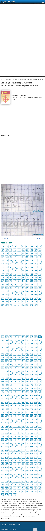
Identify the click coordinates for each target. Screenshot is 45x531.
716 (2, 484)
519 (15, 416)
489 (15, 405)
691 (23, 474)
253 (27, 295)
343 (31, 354)
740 (19, 491)
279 (11, 305)
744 (35, 491)
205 (35, 277)
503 (31, 409)
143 (27, 257)
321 (23, 347)
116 (40, 246)
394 (35, 371)
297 (6, 340)
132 (23, 253)
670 (19, 467)
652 (27, 460)
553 (31, 426)
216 (40, 281)
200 (15, 277)
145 (35, 257)
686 (2, 474)
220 (15, 284)
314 (35, 344)
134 (31, 253)
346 (2, 357)
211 (19, 281)
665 (40, 464)
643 (31, 457)
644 (35, 457)
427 (6, 385)
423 (31, 381)
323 (31, 347)
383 (31, 368)
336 (2, 354)
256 (40, 295)
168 (6, 267)
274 (31, 301)
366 (2, 364)
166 (40, 264)
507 (6, 412)
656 (2, 464)
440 (19, 388)
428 (11, 385)
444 (35, 388)
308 (11, 344)
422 (27, 381)
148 (6, 260)
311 (23, 344)
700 (19, 478)
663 (31, 464)
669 (15, 467)
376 (2, 368)
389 (15, 371)
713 (31, 481)
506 (2, 412)
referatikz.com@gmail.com (8, 529)
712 (27, 481)
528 (11, 419)
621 (23, 450)
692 (27, 474)
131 (19, 253)
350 (19, 357)
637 (6, 457)
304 (35, 340)
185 (35, 271)
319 (15, 347)
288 (11, 337)
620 (19, 450)
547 (6, 426)
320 (19, 347)
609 (15, 447)
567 (6, 433)
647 (6, 460)
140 (15, 257)
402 (27, 375)
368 (11, 364)
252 (23, 295)
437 (6, 388)
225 (35, 284)
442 (27, 388)
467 (6, 399)
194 (31, 274)
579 (15, 436)
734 (35, 488)
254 (31, 295)
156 (40, 260)
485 (40, 402)
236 (40, 288)
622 (27, 450)
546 (2, 426)
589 (15, 440)
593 (31, 440)
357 (6, 361)
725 (40, 484)
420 (19, 381)
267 (2, 301)
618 (11, 450)
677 (6, 471)
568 (11, 433)
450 (19, 392)
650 (19, 460)
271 (19, 301)
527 (6, 419)
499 (15, 409)
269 (11, 301)
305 (40, 340)
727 (6, 488)
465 (40, 395)
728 (11, 488)
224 (31, 284)
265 (35, 298)
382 (27, 368)
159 (11, 264)
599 (15, 443)
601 (23, 443)
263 (27, 298)
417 (6, 381)
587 (6, 440)
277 (2, 305)
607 (6, 447)
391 (23, 371)
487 (6, 405)
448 (11, 392)
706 (2, 481)
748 (11, 495)
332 (27, 351)
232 (23, 288)
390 (19, 371)
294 (35, 337)
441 (23, 388)
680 (19, 471)
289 (15, 337)
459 (15, 395)
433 (31, 385)
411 (23, 378)
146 (40, 257)
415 (40, 378)
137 (2, 257)
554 (35, 426)
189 (11, 274)
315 (40, 344)
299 (15, 340)
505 (40, 409)
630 (19, 453)
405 (40, 375)
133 (27, 253)
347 (6, 357)
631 (23, 453)
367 (6, 364)
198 (6, 277)
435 (40, 385)
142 (23, 257)
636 (2, 457)
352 (27, 357)
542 (27, 423)
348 (11, 357)
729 (15, 488)
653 (31, 460)
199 (11, 277)
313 (31, 344)
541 (23, 423)
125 (35, 250)
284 (31, 305)
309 (15, 344)
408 (11, 378)
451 (23, 392)
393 (31, 371)
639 (15, 457)
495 (40, 405)
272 (23, 301)
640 (19, 457)
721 (23, 484)
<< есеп (5, 238)
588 (11, 440)
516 (2, 416)
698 (11, 478)
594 (35, 440)
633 (31, 453)
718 (11, 484)
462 (27, 395)
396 (2, 375)
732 (27, 488)
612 (27, 447)
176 (40, 267)
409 (15, 378)
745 (40, 491)
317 (6, 347)
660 (19, 464)
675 (40, 467)
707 (6, 481)
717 (6, 484)
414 (35, 378)
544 (35, 423)
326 (2, 351)
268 (6, 301)
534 (35, 419)
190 (15, 274)
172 (23, 267)
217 (2, 284)
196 (40, 274)
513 (31, 412)
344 (35, 354)
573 (31, 433)
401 (23, 375)
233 (27, 288)
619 (15, 450)
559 (15, 429)
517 (6, 416)
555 (40, 426)
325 (40, 347)
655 (40, 460)
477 (6, 402)
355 (40, 357)
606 (2, 447)
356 (2, 361)
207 (2, 281)
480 (19, 402)
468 (11, 399)
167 (2, 267)
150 (15, 260)
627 (6, 453)
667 (6, 467)
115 (35, 246)
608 (11, 447)
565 (40, 429)
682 (27, 471)
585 (40, 436)
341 (23, 354)
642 (27, 457)
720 (19, 484)
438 (11, 388)
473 (31, 399)
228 (6, 288)
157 (2, 264)
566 (2, 433)
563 (31, 429)
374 (35, 364)
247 (2, 295)
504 (35, 409)
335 (40, 351)
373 (31, 364)
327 (6, 351)
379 (15, 368)
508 (11, 412)
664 (35, 464)
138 (6, 257)
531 (23, 419)
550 (19, 426)
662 (27, 464)
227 (2, 288)
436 (2, 388)
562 (27, 429)
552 (27, 426)
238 (6, 291)
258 (6, 298)
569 (15, 433)
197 (2, 277)
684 (35, 471)
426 (2, 385)
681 (23, 471)
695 (40, 474)
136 (40, 253)
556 (2, 429)
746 (2, 495)
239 (11, 291)
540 (19, 423)
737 (6, 491)
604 (35, 443)
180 (15, 271)
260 (15, 298)
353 (31, 357)
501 (23, 409)
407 (6, 378)
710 (19, 481)
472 (27, 399)
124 (31, 250)
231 (19, 288)
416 (2, 381)
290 (19, 337)
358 (11, 361)
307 (6, 344)
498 (11, 409)
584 (35, 436)
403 (31, 375)
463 (31, 395)
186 (40, 271)
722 (27, 484)
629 (15, 453)
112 (23, 246)
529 (15, 419)
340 (19, 354)
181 (19, 271)
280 (15, 305)
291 (23, 337)
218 (6, 284)
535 (40, 419)
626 (2, 453)
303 (31, 340)
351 (23, 357)
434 (35, 385)
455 (40, 392)
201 (19, 277)
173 (27, 267)
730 (19, 488)
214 (31, 281)
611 (23, 447)
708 (11, 481)
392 (27, 371)
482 (27, 402)
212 (23, 281)
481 (23, 402)
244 (31, 291)
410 (19, 378)
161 (19, 264)
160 (15, 264)
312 (27, 344)
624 (35, 450)
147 (2, 260)
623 (31, 450)
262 (23, 298)
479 (15, 402)
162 (23, 264)
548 (11, 426)
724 (35, 484)
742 (27, 491)
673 (31, 467)
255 (35, 295)
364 (35, 361)
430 (19, 385)
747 (6, 495)
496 (2, 409)
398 (11, 375)
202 (23, 277)
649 (15, 460)
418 (11, 381)
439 (15, 388)
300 (19, 340)
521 (23, 416)
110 (15, 246)
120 (15, 250)
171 (19, 267)
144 (31, 257)
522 (27, 416)
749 (15, 495)
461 (23, 395)
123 (27, 250)
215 (35, 281)
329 (15, 351)
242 (23, 291)
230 (15, 288)
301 (23, 340)
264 (31, 298)
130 (15, 253)
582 (27, 436)
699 (15, 478)
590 (19, 440)
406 (2, 378)
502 (27, 409)
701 (23, 478)
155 (35, 260)
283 (27, 305)
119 (11, 250)
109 (11, 246)
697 (6, 478)
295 (40, 337)
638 (11, 457)
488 (11, 405)
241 (19, 291)
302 (27, 340)
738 (11, 491)
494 (35, 405)
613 (31, 447)
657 (6, 464)
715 (40, 481)
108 (6, 246)
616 (2, 450)
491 (23, 405)
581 (23, 436)
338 (11, 354)
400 (19, 375)
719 (15, 484)
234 (31, 288)
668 (11, 467)
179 (11, 271)
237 (2, 291)
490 (19, 405)
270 (15, 301)
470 (19, 399)
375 (40, 364)
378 (11, 368)
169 (11, 267)
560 (19, 429)
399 (15, 375)
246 (40, 291)
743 (31, 491)
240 (15, 291)
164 (31, 264)
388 (11, 371)
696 (2, 478)
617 (6, 450)
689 (15, 474)
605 (40, 443)
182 (23, 271)
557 (6, 429)
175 (35, 267)
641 (23, 457)
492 (27, 405)
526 (2, 419)
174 (31, 267)
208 (6, 281)
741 (23, 491)
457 (6, 395)
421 (23, 381)
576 (2, 436)
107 (2, 246)
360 (19, 361)
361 (23, 361)
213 (27, 281)
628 (11, 453)
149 (11, 260)
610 (19, 447)
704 (35, 478)
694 (35, 474)
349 (15, 357)
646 (2, 460)
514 (35, 412)
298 (11, 340)
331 (23, 351)
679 (15, 471)
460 (19, 395)
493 (31, 405)
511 (23, 412)
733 (31, 488)
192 (23, 274)
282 (23, 305)
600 (19, 443)
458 (11, 395)
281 (19, 305)
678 (11, 471)
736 (2, 491)
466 (2, 399)
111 (19, 246)
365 (40, 361)
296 (2, 340)
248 (6, 295)
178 (6, 271)
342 (27, 354)
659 (15, 464)
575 (40, 433)
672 (27, 467)
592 (27, 440)
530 (19, 419)
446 (2, 392)
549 (15, 426)
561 (23, 429)
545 (40, 423)
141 (19, 257)
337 (6, 354)
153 (27, 260)
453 (31, 392)
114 (31, 246)
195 (35, 274)
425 (40, 381)
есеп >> (40, 238)
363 (31, 361)
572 (27, 433)
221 (19, 284)
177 (2, 271)
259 (11, 298)
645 (40, 457)
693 (31, 474)
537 (6, 423)
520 (19, 416)
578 (11, 436)
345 (40, 354)
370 (19, 364)
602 (27, 443)
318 (11, 347)
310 (19, 344)
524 (35, 416)
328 (11, 351)
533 (31, 419)
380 (19, 368)
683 (31, 471)
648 (11, 460)
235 (35, 288)
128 (6, 253)
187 (2, 274)
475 (40, 399)
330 (19, 351)
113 (27, 246)
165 (35, 264)
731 (23, 488)
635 (40, 453)
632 (27, 453)
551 (23, 426)
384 (35, 368)
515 (40, 412)
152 (23, 260)
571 (23, 433)
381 (23, 368)
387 (6, 371)
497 (6, 409)
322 (27, 347)
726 (2, 488)
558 (11, 429)
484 (35, 402)
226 (40, 284)
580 (19, 436)
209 (11, 281)
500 (19, 409)
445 (40, 388)
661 (23, 464)
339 (15, 354)
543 (31, 423)
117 (2, 250)
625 (40, 450)
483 (31, 402)
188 (6, 274)
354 (35, 357)
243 (27, 291)
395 (40, 371)
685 (40, 471)
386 (2, 371)
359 (15, 361)
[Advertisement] (22, 27)
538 (11, 423)
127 (2, 253)
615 (40, 447)
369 (15, 364)
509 (15, 412)
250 (15, 295)
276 (40, 301)
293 (31, 337)
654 (35, 460)
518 (11, 416)
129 (11, 253)
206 (40, 277)
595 (40, 440)
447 (6, 392)
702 (27, 478)
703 (31, 478)
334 (35, 351)
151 (19, 260)
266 (40, 298)
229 (11, 288)
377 (6, 368)
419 (15, 381)
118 (6, 250)
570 (19, 433)
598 (11, 443)
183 (27, 271)
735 (40, 488)
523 (31, 416)
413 (31, 378)
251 (19, 295)
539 (15, 423)
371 (23, 364)
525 (40, 416)
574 (35, 433)
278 (6, 305)
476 (2, 402)
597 (6, 443)
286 (2, 337)
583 (31, 436)
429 (15, 385)
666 (2, 467)
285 (35, 305)
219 (11, 284)
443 (31, 388)
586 (2, 440)
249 (11, 295)
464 (35, 395)
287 (6, 337)
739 (15, 491)
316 (2, 347)
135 (35, 253)
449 (15, 392)
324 (35, 347)
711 (23, 481)
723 (31, 484)
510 (19, 412)
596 (2, 443)
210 (15, 281)
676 (2, 471)
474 (35, 399)
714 (35, 481)
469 (15, 399)
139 (11, 257)
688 (11, 474)
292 (27, 337)
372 (27, 364)
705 (40, 478)
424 (35, 381)
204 (31, 277)
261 (19, 298)
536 (2, 423)
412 (27, 378)
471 (23, 399)
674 (35, 467)
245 (35, 291)
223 (27, 284)
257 (2, 298)
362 (27, 361)
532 (27, 419)
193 (27, 274)
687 (6, 474)
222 (23, 284)
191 (19, 274)
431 (23, 385)
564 (35, 429)
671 (23, 467)
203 (27, 277)
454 (35, 392)
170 (15, 267)
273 (27, 301)
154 (31, 260)
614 (35, 447)
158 (6, 264)
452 (27, 392)
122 (23, 250)
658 (11, 464)
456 (2, 395)
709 (15, 481)
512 (27, 412)
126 (40, 250)
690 (19, 474)
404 (35, 375)
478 (11, 402)
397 (6, 375)
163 (27, 264)
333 (31, 351)
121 (19, 250)
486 (2, 405)
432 (27, 385)
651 (23, 460)
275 (35, 301)
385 (40, 368)
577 (6, 436)
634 (35, 453)
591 (23, 440)
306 (2, 344)
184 (31, 271)
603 (31, 443)
